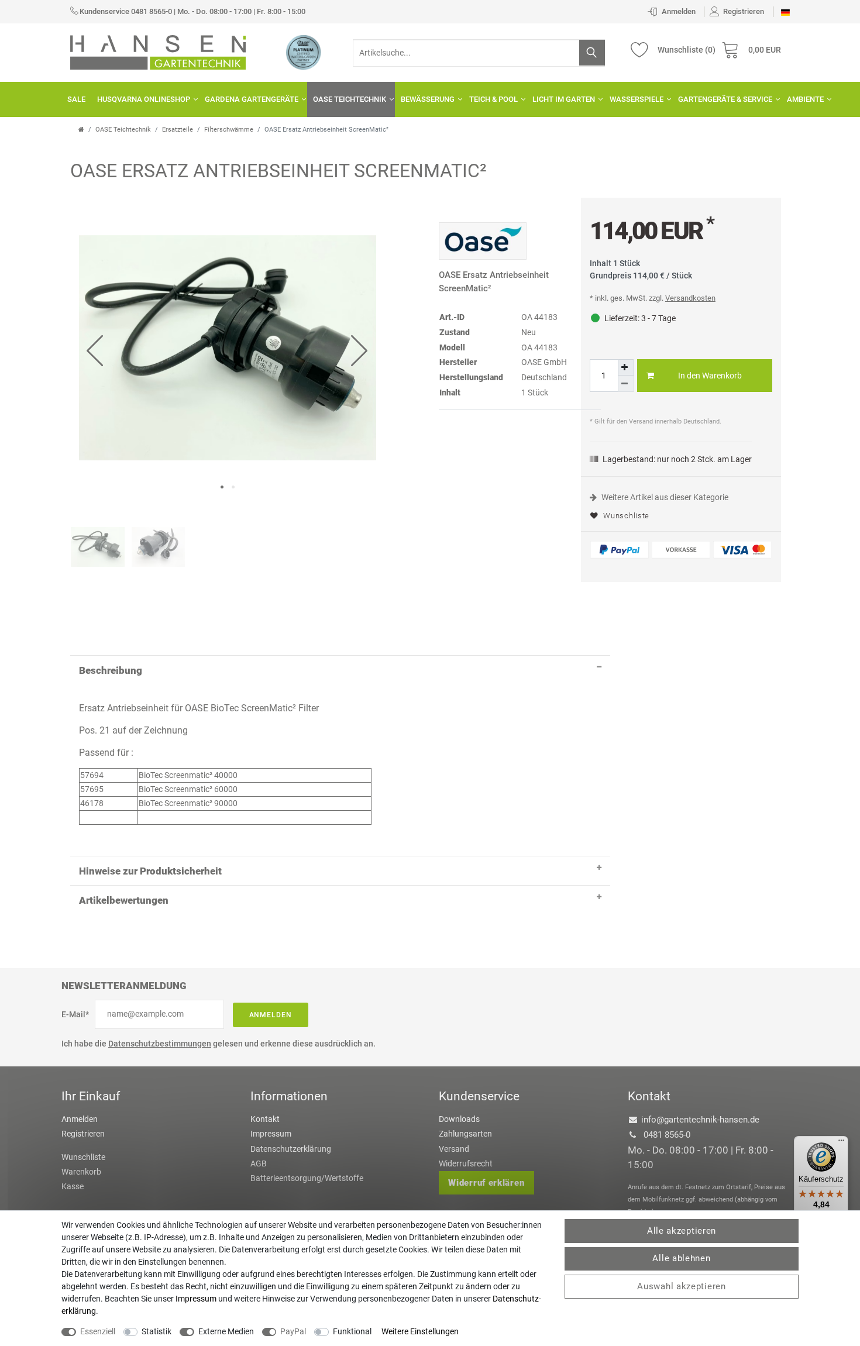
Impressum (270, 1133)
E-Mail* (75, 1014)
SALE (76, 99)
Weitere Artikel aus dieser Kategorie (664, 497)
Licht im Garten (563, 99)
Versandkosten (690, 298)
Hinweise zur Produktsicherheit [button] (150, 871)
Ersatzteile (177, 129)
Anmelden (271, 1015)
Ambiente (805, 99)
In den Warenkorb (710, 375)
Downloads (459, 1119)
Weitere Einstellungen (420, 1331)
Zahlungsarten (465, 1133)
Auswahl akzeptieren (681, 1286)
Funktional (352, 1331)
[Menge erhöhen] (626, 367)
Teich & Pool (493, 99)
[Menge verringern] (626, 384)
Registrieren (83, 1133)
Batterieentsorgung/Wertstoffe (306, 1178)
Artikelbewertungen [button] (123, 900)
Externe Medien (226, 1331)
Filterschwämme (228, 129)
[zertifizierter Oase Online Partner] (303, 52)
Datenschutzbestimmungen (159, 1043)
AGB (258, 1163)
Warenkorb (81, 1171)
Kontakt (265, 1119)
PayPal (293, 1331)
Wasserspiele (636, 99)
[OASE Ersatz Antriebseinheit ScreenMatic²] (227, 346)
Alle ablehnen (681, 1258)
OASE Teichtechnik (349, 99)
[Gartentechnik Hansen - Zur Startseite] (158, 51)
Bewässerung (428, 99)
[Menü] (841, 1143)
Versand (454, 1149)
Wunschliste (625, 515)
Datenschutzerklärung (290, 1149)
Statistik (156, 1331)
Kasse (72, 1186)
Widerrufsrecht (466, 1163)
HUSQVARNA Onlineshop (143, 99)
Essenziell (97, 1331)
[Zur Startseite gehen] (81, 129)
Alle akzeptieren (681, 1230)
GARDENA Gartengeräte (251, 99)
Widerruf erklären (486, 1183)
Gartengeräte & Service (725, 99)
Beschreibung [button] (110, 670)
